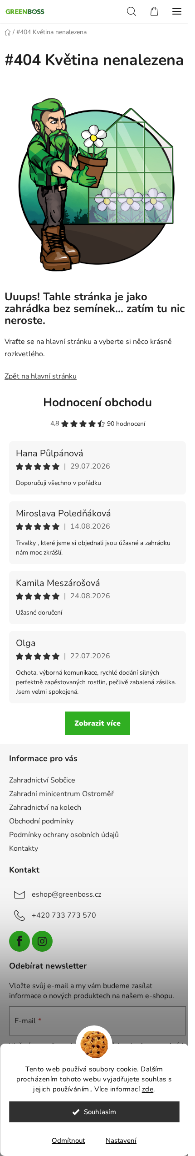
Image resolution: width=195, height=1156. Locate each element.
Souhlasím (100, 1111)
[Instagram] (42, 941)
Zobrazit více (97, 723)
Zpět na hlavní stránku (41, 376)
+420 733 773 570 (64, 915)
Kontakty (23, 848)
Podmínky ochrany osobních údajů (64, 835)
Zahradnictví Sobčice (42, 780)
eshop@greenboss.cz (66, 894)
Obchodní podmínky (41, 821)
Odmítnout (68, 1140)
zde (148, 1089)
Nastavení (121, 1140)
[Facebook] (19, 941)
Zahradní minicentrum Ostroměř (61, 794)
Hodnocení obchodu (97, 402)
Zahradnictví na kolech (45, 808)
